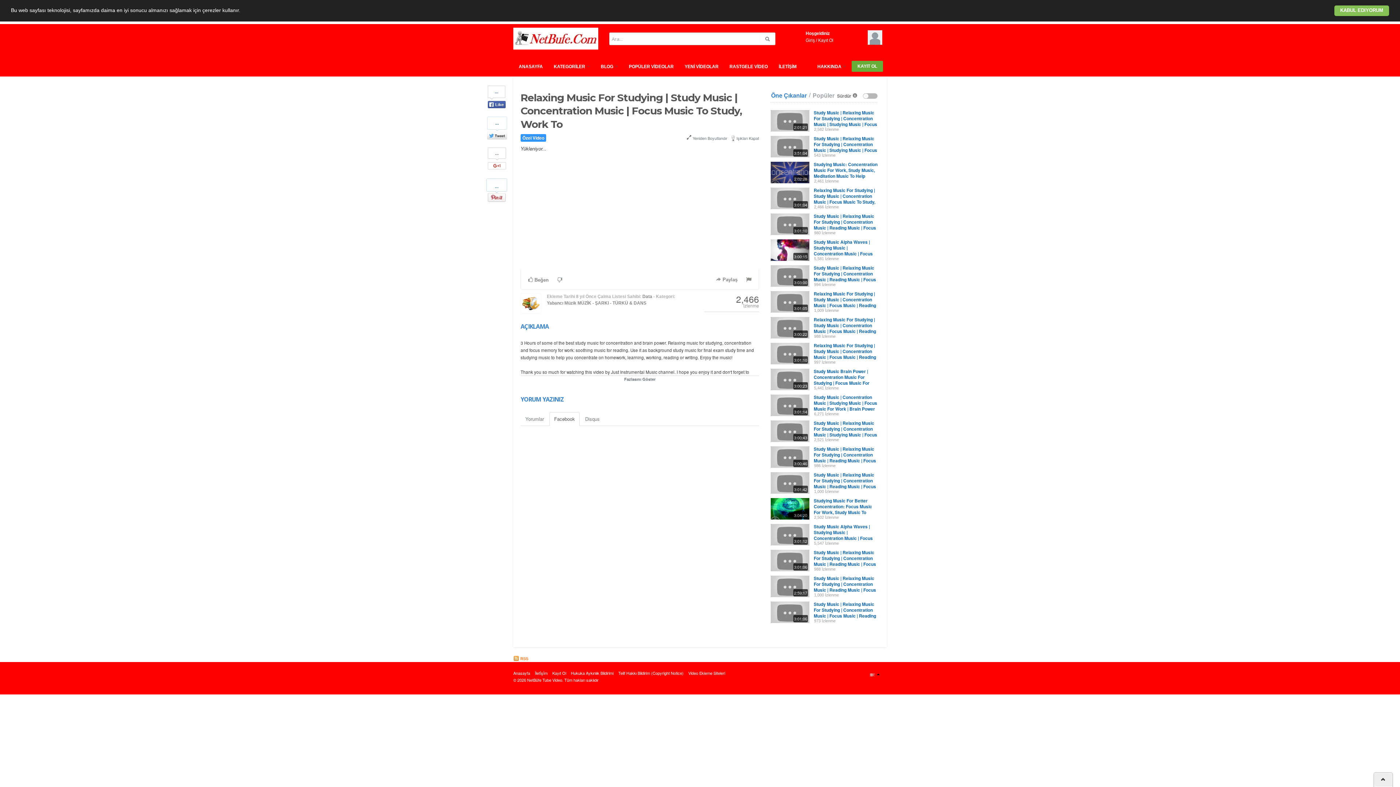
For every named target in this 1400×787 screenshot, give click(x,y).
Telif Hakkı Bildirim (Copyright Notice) (651, 673)
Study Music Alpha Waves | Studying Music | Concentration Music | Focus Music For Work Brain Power (843, 251)
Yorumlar (534, 418)
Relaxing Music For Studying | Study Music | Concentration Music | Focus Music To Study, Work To (844, 199)
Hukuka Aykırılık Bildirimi (592, 673)
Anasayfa (531, 66)
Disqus (592, 418)
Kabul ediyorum (1361, 10)
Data (647, 296)
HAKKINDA (830, 66)
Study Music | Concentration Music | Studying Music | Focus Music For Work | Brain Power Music (845, 406)
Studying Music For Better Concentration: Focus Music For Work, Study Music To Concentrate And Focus (843, 509)
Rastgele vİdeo (749, 66)
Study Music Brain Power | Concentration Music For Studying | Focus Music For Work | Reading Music (842, 380)
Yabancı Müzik (561, 303)
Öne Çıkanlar (789, 95)
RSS (523, 658)
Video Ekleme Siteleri (706, 673)
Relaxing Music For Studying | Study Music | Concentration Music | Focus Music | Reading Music (845, 302)
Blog (607, 66)
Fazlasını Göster (640, 379)
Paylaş (729, 279)
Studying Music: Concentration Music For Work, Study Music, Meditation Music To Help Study (846, 173)
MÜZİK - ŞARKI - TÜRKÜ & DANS (612, 303)
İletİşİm (788, 66)
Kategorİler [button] (570, 66)
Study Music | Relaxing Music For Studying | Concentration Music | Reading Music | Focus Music (845, 225)
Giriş (810, 40)
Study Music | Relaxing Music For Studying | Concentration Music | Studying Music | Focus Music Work (845, 121)
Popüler (824, 95)
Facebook (564, 418)
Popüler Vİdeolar (651, 66)
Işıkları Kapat (747, 138)
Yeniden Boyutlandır (709, 138)
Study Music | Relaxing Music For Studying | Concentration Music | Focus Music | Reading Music (845, 613)
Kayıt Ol (825, 40)
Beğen (541, 280)
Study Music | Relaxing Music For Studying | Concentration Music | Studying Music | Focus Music (845, 147)
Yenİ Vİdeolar (702, 66)
